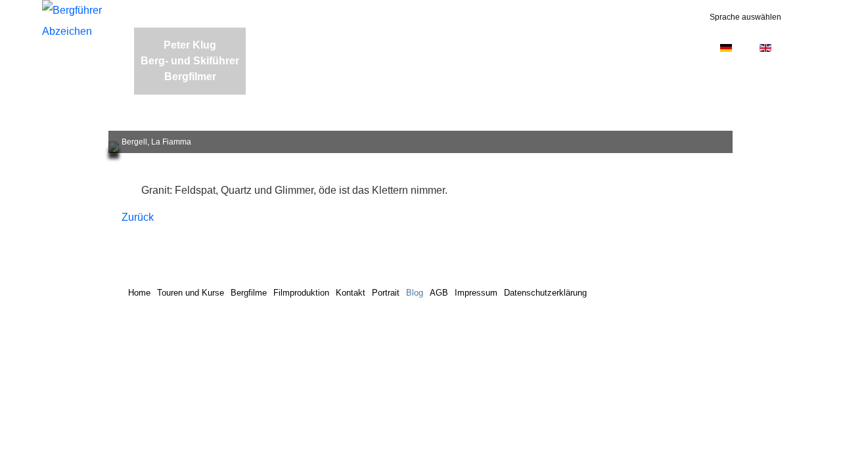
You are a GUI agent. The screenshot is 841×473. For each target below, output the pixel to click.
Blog (414, 293)
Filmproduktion (301, 293)
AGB (439, 293)
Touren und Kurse (190, 293)
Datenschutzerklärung (545, 293)
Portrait (385, 293)
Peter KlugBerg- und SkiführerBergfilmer (190, 60)
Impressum (476, 293)
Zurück (138, 217)
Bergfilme (249, 293)
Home (139, 293)
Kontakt (350, 293)
